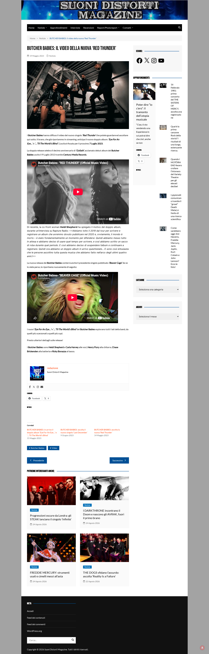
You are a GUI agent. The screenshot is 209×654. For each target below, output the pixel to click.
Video (54, 448)
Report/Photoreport (107, 27)
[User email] (42, 387)
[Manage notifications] (202, 647)
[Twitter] (34, 387)
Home (31, 27)
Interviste (75, 27)
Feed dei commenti (36, 624)
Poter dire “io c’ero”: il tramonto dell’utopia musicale (144, 112)
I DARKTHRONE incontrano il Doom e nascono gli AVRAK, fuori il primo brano (103, 514)
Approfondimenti (58, 27)
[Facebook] (30, 387)
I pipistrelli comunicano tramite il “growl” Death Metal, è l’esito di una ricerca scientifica (176, 207)
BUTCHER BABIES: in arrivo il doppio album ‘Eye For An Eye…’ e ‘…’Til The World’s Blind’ (42, 432)
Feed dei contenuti (36, 617)
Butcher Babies (37, 448)
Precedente (38, 460)
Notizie (41, 27)
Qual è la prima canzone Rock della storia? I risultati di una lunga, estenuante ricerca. (176, 138)
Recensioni (88, 27)
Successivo (117, 460)
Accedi (30, 611)
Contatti (127, 27)
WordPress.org (34, 631)
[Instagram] (38, 387)
